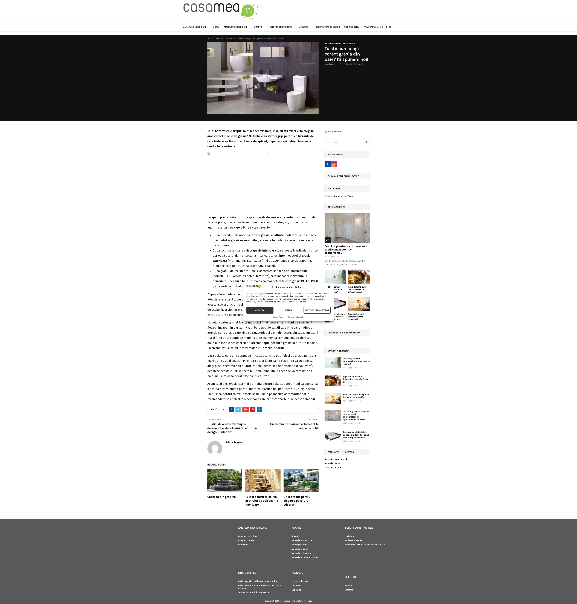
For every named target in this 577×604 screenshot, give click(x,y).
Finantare (296, 585)
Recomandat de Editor (327, 27)
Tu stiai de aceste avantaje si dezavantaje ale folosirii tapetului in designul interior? (232, 428)
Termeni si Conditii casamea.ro (253, 592)
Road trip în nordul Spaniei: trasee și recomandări (356, 316)
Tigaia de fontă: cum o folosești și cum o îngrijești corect (358, 289)
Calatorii (349, 590)
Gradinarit (243, 544)
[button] (329, 287)
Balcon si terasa (349, 43)
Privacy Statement (295, 317)
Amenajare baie (299, 544)
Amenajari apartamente (336, 459)
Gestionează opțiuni (317, 310)
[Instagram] (390, 27)
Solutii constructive (280, 27)
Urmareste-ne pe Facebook (344, 332)
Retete (348, 585)
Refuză (288, 310)
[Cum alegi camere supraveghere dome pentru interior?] (335, 277)
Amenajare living (300, 549)
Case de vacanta (333, 467)
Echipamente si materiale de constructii (365, 544)
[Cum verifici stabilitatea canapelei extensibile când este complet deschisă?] (335, 304)
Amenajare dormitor (302, 553)
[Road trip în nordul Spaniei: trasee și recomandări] (359, 304)
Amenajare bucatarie (302, 540)
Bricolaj (295, 536)
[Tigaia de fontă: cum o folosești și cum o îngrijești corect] (359, 277)
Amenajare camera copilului (305, 557)
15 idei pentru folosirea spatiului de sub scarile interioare (261, 500)
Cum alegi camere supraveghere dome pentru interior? (356, 361)
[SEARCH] (366, 142)
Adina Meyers (332, 64)
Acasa (216, 27)
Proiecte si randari (354, 540)
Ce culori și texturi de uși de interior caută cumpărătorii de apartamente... (346, 249)
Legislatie (296, 590)
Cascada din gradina (221, 497)
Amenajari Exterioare (235, 27)
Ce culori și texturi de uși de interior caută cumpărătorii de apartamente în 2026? (356, 415)
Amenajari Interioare (194, 27)
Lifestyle (303, 27)
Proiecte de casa (300, 581)
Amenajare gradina (247, 536)
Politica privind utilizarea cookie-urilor (257, 581)
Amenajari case (332, 463)
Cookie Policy (278, 317)
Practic (258, 27)
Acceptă (260, 310)
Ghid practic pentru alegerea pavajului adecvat (297, 500)
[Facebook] (387, 27)
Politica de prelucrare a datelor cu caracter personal (260, 587)
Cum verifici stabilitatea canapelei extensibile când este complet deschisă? (335, 318)
